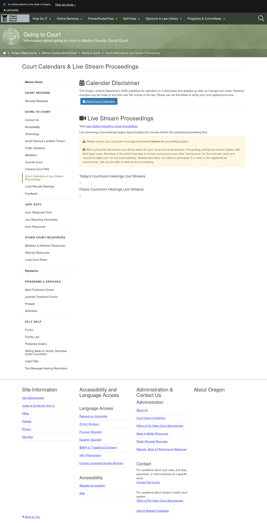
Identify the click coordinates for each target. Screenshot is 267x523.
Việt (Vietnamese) (90, 455)
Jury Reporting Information (41, 219)
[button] (11, 9)
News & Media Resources (152, 433)
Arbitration (31, 311)
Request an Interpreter (93, 416)
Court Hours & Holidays (150, 418)
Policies (26, 421)
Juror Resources (35, 226)
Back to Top (32, 517)
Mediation (31, 155)
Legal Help (31, 361)
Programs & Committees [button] (206, 18)
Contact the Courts (148, 482)
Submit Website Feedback (152, 511)
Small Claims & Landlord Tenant (45, 141)
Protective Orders (36, 344)
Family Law (32, 337)
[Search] (261, 18)
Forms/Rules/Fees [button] (103, 18)
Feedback (31, 193)
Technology (32, 134)
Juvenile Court (34, 162)
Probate (30, 304)
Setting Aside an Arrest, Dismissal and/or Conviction (46, 352)
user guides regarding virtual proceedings (111, 126)
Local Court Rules (36, 260)
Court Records (37, 93)
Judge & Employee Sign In (38, 405)
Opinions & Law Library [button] (164, 18)
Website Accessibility (92, 485)
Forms (29, 330)
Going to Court (91, 53)
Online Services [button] (70, 18)
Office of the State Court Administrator (160, 426)
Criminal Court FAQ (37, 169)
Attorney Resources (37, 252)
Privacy (26, 429)
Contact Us (32, 120)
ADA (82, 493)
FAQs (25, 413)
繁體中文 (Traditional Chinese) (98, 447)
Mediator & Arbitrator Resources (45, 245)
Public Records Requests (152, 441)
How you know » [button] (65, 4)
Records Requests (36, 101)
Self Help (33, 321)
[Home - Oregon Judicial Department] (4, 53)
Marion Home (34, 82)
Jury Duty (33, 204)
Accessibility (32, 127)
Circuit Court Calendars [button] (100, 101)
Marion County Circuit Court (59, 53)
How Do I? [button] (42, 18)
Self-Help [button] (132, 18)
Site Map (27, 437)
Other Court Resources (45, 237)
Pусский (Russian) (90, 432)
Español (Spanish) (90, 440)
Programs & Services (43, 281)
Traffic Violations (35, 148)
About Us (142, 410)
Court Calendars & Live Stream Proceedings (44, 177)
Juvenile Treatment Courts (41, 297)
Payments (31, 271)
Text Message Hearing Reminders (46, 368)
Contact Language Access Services (101, 463)
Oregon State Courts (24, 53)
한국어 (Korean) (89, 424)
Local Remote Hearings (39, 186)
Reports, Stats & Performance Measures (161, 449)
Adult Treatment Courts (39, 290)
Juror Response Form (38, 212)
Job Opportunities (33, 398)
